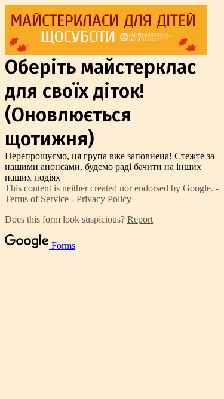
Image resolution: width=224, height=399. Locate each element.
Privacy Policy (103, 199)
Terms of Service (37, 199)
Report (140, 219)
